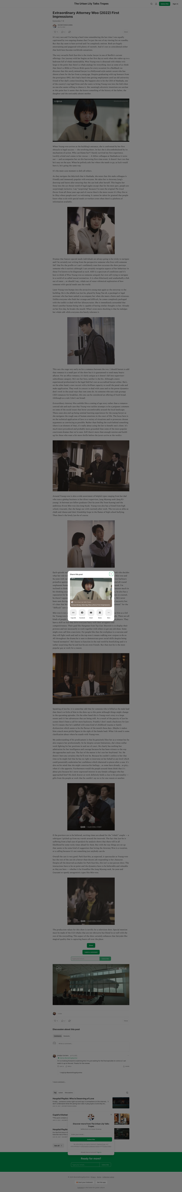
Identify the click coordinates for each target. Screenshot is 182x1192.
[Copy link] (73, 612)
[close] (111, 574)
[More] (108, 612)
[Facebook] (82, 612)
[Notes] (99, 612)
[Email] (91, 612)
